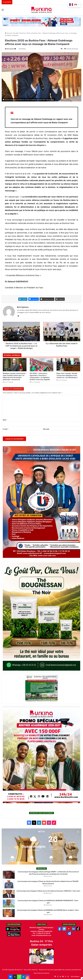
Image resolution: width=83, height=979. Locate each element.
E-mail (5, 429)
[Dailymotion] (69, 934)
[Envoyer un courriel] (15, 49)
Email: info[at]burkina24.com (41, 935)
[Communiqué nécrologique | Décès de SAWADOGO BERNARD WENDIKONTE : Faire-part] (9, 903)
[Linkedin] (23, 977)
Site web (46, 429)
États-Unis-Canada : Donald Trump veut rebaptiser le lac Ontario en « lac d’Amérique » (67, 375)
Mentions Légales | (36, 927)
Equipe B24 (48, 931)
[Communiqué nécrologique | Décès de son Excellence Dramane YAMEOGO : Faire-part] (9, 894)
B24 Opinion (10, 49)
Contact (41, 929)
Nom (5, 420)
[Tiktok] (78, 930)
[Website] (18, 316)
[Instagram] (28, 977)
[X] (15, 977)
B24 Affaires (75, 976)
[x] (64, 930)
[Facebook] (10, 977)
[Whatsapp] (19, 977)
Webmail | (41, 931)
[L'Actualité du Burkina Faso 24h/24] (41, 10)
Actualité (16, 33)
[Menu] (3, 10)
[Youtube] (69, 930)
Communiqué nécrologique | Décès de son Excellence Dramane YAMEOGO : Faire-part (48, 891)
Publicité (33, 931)
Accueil (9, 33)
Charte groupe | (48, 927)
